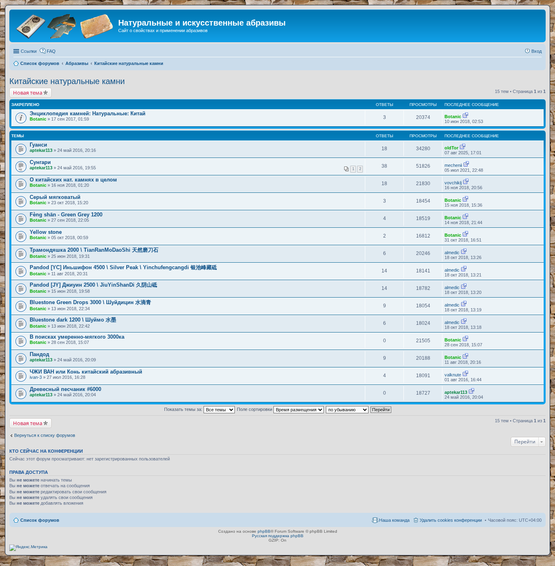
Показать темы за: (184, 409)
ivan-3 (36, 377)
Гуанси (38, 145)
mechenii (453, 165)
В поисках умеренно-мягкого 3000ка (77, 337)
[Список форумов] (64, 25)
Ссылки (29, 51)
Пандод (39, 354)
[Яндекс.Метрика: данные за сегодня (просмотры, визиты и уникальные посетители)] (28, 547)
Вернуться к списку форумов (44, 435)
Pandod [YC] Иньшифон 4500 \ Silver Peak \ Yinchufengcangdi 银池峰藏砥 (123, 267)
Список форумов (39, 520)
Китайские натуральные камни (67, 81)
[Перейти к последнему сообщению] (465, 116)
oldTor (451, 147)
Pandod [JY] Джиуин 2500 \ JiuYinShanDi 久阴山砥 (93, 285)
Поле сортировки (255, 409)
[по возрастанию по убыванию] (347, 409)
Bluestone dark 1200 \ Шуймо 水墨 (73, 320)
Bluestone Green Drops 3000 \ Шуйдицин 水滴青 (90, 302)
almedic (452, 252)
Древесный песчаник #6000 (65, 389)
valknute (452, 374)
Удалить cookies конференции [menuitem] (451, 520)
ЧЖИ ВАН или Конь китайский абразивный (86, 372)
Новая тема (27, 92)
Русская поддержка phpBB (278, 536)
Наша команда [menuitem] (394, 520)
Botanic (38, 119)
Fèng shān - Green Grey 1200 (66, 215)
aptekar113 (41, 150)
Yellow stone (46, 232)
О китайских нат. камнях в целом (73, 180)
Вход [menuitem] (536, 51)
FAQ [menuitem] (51, 51)
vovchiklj (453, 182)
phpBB (264, 531)
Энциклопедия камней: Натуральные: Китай (87, 113)
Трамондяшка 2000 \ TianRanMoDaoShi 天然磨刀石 (94, 250)
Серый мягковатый (55, 197)
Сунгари (40, 162)
